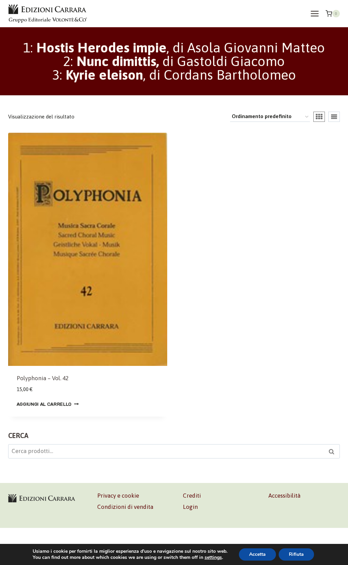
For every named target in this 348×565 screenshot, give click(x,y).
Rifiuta (296, 554)
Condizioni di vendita (125, 506)
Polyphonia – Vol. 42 (43, 378)
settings (213, 557)
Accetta (257, 554)
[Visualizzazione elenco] (334, 117)
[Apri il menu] (314, 13)
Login (190, 506)
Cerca (333, 452)
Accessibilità (284, 495)
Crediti (192, 495)
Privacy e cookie (118, 495)
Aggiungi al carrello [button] (44, 403)
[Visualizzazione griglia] (319, 117)
